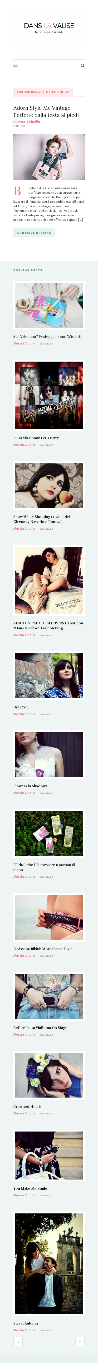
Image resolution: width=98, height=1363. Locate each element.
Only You (21, 707)
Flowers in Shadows (30, 786)
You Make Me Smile (30, 1188)
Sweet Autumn (25, 1323)
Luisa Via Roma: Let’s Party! (36, 438)
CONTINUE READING (34, 233)
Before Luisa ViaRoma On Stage (40, 1028)
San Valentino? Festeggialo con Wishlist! (47, 337)
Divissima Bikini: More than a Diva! (42, 949)
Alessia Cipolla (28, 121)
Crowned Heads (27, 1106)
